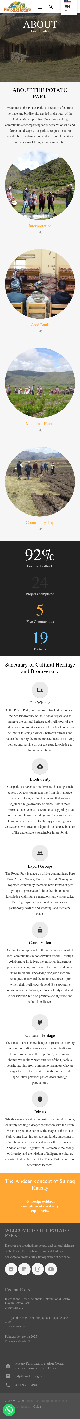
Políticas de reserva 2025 (21, 1336)
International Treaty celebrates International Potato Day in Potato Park (37, 1301)
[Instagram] (38, 1269)
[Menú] (40, 7)
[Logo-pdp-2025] (17, 7)
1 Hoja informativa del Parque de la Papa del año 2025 (36, 1319)
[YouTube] (51, 1269)
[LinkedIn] (24, 1269)
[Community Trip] (40, 482)
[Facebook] (11, 1269)
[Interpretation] (40, 185)
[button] (51, 6)
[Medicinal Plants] (40, 383)
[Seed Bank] (40, 284)
